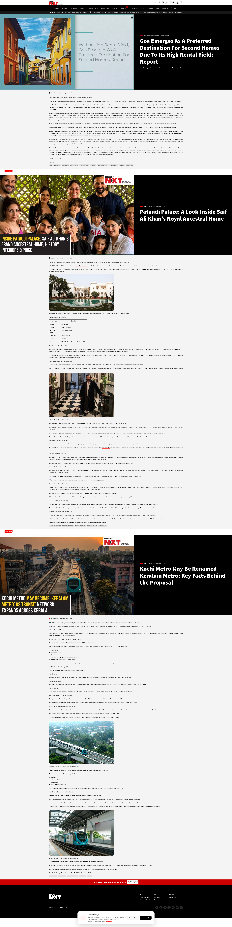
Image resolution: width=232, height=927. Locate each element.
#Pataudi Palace (102, 525)
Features (56, 8)
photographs (106, 447)
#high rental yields (84, 165)
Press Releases (165, 35)
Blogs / (145, 206)
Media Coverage (144, 897)
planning (68, 699)
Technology (83, 8)
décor (122, 427)
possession (70, 368)
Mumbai (129, 487)
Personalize (132, 918)
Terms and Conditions (146, 900)
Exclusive (114, 8)
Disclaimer (157, 900)
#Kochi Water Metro (72, 876)
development (63, 659)
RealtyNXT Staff (160, 206)
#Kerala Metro (82, 876)
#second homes (74, 165)
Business (64, 8)
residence (110, 457)
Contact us (165, 8)
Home (141, 894)
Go (183, 8)
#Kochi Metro (53, 876)
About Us (171, 894)
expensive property (80, 266)
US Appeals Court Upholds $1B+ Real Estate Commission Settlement (75, 873)
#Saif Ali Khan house (92, 525)
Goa (51, 101)
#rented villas (65, 165)
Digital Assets (105, 8)
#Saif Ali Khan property (55, 525)
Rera (157, 8)
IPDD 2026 (123, 8)
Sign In (155, 2)
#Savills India (129, 165)
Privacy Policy (172, 897)
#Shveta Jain (93, 165)
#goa (51, 165)
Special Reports (93, 8)
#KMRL (89, 876)
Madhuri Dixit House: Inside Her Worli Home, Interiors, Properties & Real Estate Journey (81, 522)
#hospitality (122, 165)
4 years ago (156, 35)
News (155, 894)
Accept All (146, 918)
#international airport (103, 165)
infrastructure (65, 865)
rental (99, 101)
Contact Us (157, 897)
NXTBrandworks (133, 8)
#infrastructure (113, 165)
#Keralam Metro (62, 876)
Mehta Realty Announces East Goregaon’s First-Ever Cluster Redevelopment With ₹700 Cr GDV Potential (88, 12)
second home (80, 101)
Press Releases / (148, 35)
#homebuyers (57, 165)
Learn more (108, 921)
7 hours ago (151, 206)
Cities (143, 8)
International (73, 8)
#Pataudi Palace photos (67, 525)
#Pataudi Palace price (80, 525)
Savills (51, 105)
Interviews (150, 8)
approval (115, 626)
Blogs (52, 258)
